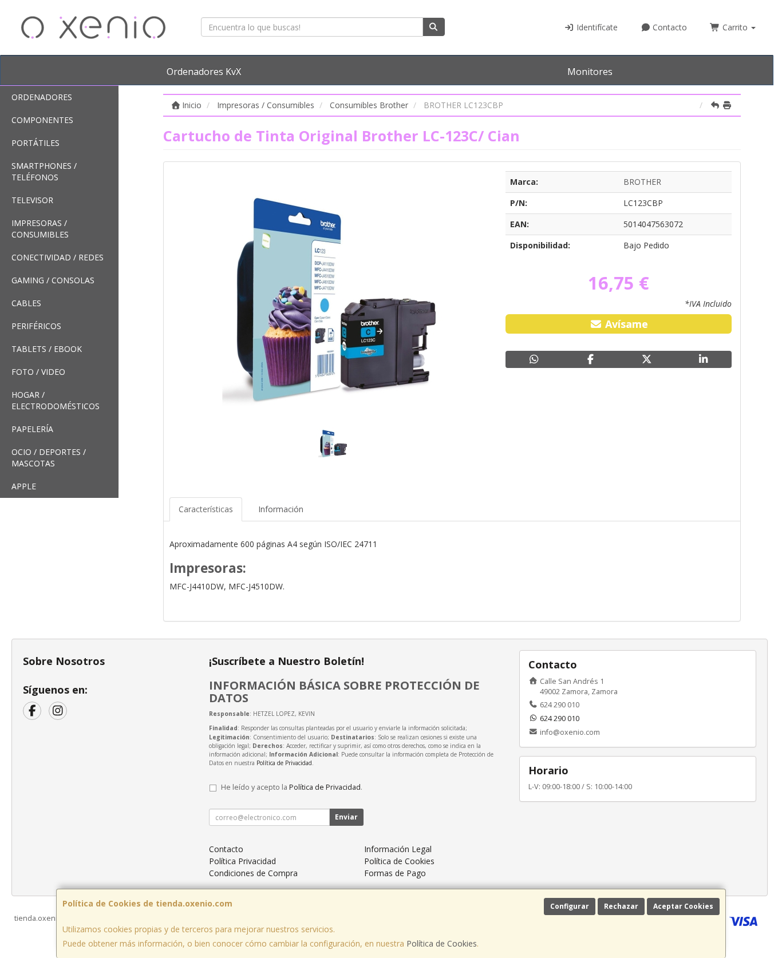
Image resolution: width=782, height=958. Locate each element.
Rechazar (621, 906)
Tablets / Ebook (46, 348)
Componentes (42, 119)
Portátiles (35, 142)
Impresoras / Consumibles (40, 228)
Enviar (346, 817)
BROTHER (642, 181)
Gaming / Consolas (52, 280)
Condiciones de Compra (253, 873)
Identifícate (596, 27)
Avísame (625, 324)
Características (206, 509)
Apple (23, 486)
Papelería (32, 428)
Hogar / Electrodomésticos (55, 400)
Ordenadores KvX (204, 71)
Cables (26, 303)
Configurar (569, 906)
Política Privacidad (242, 861)
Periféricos (36, 325)
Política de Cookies (441, 943)
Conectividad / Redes (57, 257)
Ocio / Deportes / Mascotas (48, 457)
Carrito (735, 27)
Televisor (32, 200)
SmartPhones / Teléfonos (44, 171)
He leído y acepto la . (291, 787)
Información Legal (398, 849)
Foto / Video (38, 371)
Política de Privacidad (284, 763)
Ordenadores (41, 97)
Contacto (668, 27)
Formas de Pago (395, 873)
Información (280, 509)
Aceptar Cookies (683, 906)
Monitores (590, 71)
